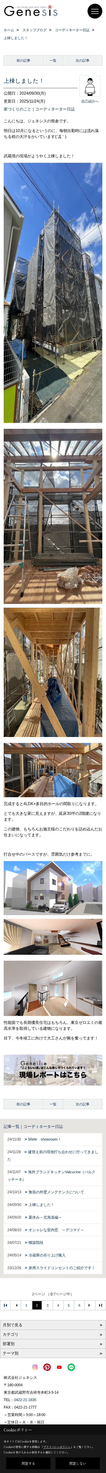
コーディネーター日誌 (55, 109)
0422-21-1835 (25, 1400)
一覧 (53, 60)
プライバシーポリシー (57, 1447)
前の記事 (23, 60)
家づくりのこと (17, 109)
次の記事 (82, 60)
